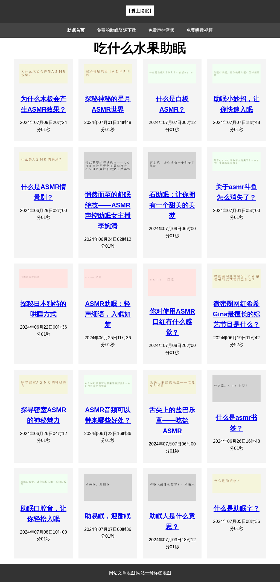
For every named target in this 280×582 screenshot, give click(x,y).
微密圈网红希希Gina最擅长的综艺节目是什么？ (236, 314)
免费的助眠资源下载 (116, 30)
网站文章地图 (122, 573)
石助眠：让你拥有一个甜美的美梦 (172, 205)
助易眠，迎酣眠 (108, 516)
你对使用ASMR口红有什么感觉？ (172, 322)
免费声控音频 (161, 30)
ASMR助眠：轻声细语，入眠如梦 (108, 314)
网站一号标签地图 (153, 573)
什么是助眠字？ (236, 508)
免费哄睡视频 (199, 30)
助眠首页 (76, 30)
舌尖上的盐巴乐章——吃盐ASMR (172, 420)
